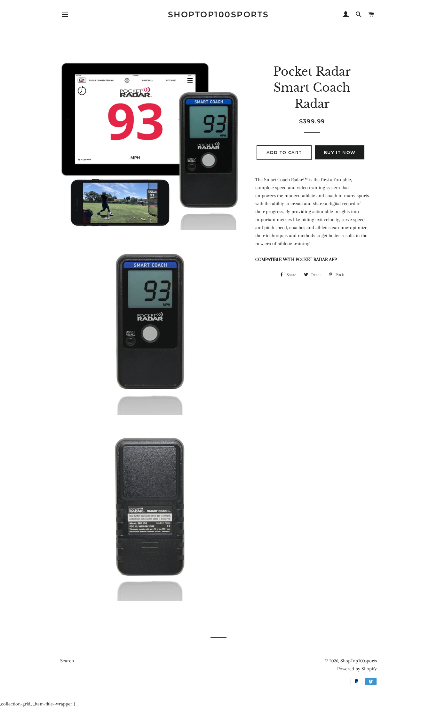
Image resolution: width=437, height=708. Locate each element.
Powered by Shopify (357, 669)
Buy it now (339, 152)
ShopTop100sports (218, 14)
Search (67, 661)
